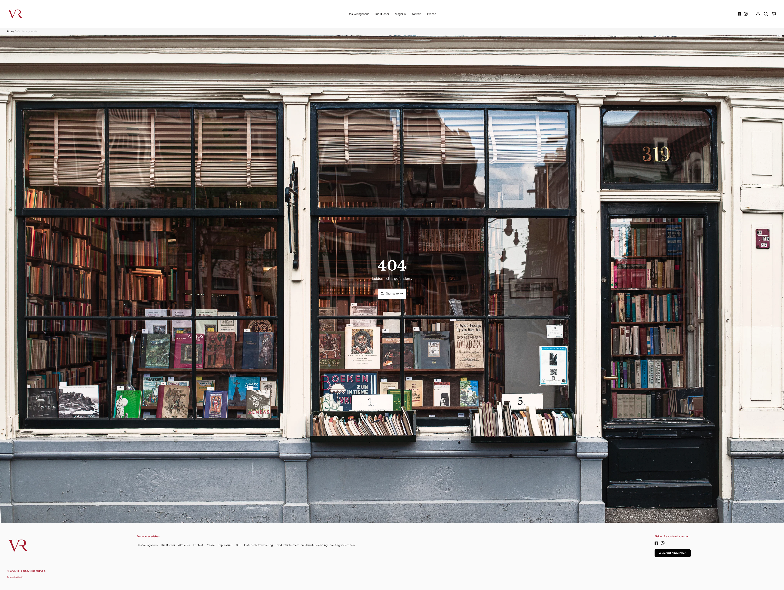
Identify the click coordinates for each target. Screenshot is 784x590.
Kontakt (416, 14)
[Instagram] (746, 14)
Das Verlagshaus (358, 14)
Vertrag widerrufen (342, 545)
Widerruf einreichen (673, 553)
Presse (431, 14)
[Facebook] (739, 14)
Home (10, 31)
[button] (766, 14)
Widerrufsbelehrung (314, 545)
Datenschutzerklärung (258, 545)
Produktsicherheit (287, 545)
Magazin (400, 14)
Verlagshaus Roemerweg (30, 570)
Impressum (225, 545)
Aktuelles (184, 545)
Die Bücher (382, 14)
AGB (238, 545)
